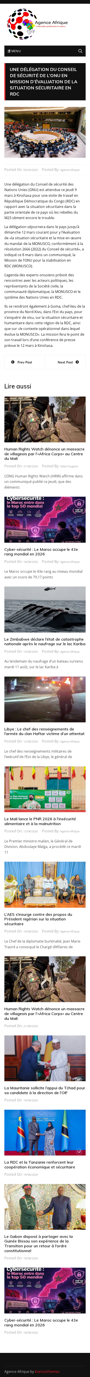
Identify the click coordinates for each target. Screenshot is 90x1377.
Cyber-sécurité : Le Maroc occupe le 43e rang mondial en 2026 (41, 552)
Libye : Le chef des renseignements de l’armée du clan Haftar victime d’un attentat (44, 731)
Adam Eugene (69, 466)
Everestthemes (47, 1371)
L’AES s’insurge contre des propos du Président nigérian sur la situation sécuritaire (38, 919)
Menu (15, 51)
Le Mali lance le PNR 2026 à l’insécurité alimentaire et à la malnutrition (40, 821)
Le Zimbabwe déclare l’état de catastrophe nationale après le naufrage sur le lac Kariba (44, 642)
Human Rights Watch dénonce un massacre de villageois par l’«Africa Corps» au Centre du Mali (44, 454)
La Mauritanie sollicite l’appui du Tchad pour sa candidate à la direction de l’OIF (44, 1090)
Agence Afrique (70, 170)
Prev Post (24, 362)
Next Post (65, 362)
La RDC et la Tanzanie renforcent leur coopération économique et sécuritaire (39, 1165)
